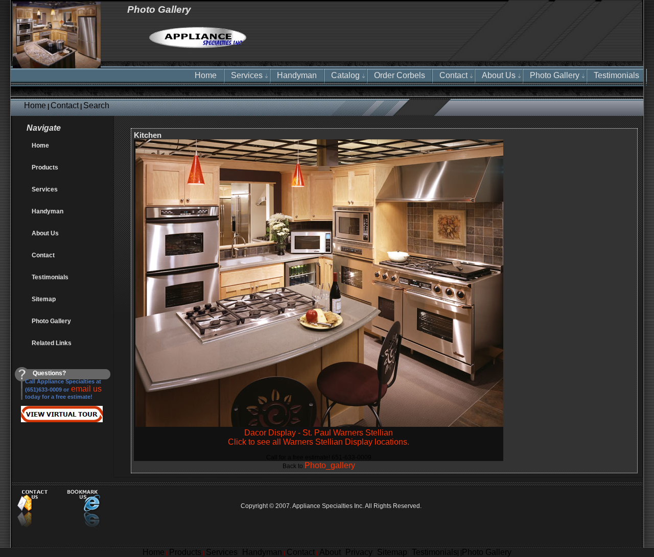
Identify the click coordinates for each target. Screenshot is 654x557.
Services (247, 75)
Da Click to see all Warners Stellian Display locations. (318, 437)
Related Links (52, 343)
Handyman (297, 75)
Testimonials (616, 75)
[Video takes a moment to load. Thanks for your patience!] (12, 419)
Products (45, 167)
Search (96, 105)
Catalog (345, 75)
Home (35, 105)
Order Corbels (399, 75)
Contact (65, 105)
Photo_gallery (330, 465)
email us (85, 388)
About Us (499, 75)
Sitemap (44, 299)
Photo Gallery (554, 75)
